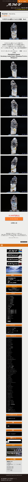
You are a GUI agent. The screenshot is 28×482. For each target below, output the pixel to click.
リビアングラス (10, 400)
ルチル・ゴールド (11, 401)
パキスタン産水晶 (11, 304)
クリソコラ (10, 356)
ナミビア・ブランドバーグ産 (13, 330)
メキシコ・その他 (11, 329)
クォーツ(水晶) (10, 367)
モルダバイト (10, 394)
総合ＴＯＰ (14, 251)
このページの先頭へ (23, 241)
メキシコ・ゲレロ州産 (12, 328)
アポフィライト (10, 315)
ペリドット (10, 389)
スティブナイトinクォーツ (12, 371)
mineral (14, 255)
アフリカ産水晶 (10, 299)
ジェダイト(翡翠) (11, 366)
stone (14, 259)
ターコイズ (10, 378)
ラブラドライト (10, 397)
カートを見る (22, 1)
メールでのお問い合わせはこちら (21, 9)
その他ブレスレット (11, 409)
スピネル (9, 377)
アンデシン (10, 345)
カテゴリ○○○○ (14, 450)
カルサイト (10, 353)
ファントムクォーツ (11, 368)
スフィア (9, 319)
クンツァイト (10, 360)
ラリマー (9, 398)
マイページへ (14, 291)
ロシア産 (9, 307)
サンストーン (10, 363)
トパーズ (9, 383)
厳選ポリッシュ (10, 318)
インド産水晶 (10, 303)
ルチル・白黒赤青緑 (11, 404)
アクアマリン (10, 340)
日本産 (9, 308)
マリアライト (10, 390)
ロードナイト (10, 408)
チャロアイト (10, 381)
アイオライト (10, 338)
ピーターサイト (10, 386)
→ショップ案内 (9, 470)
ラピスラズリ (10, 396)
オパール (9, 349)
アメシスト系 (10, 344)
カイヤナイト (10, 352)
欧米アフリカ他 (10, 332)
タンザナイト (10, 379)
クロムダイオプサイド (12, 359)
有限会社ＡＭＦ (14, 4)
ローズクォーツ (10, 407)
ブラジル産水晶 (10, 300)
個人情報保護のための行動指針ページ (8, 478)
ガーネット (10, 351)
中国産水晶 (10, 306)
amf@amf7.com (9, 469)
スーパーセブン (10, 374)
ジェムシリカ (10, 364)
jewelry (14, 264)
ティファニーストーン (12, 382)
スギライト (10, 375)
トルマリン (10, 385)
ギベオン (9, 355)
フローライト (10, 314)
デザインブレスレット (12, 411)
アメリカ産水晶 (10, 296)
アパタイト (10, 341)
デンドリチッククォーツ (12, 370)
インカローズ (10, 348)
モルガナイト (10, 393)
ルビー (9, 405)
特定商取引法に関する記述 (6, 480)
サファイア (10, 362)
